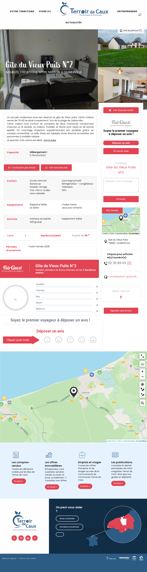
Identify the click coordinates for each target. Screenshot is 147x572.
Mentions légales (9, 558)
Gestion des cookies (27, 558)
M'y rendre (112, 210)
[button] (139, 14)
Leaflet (108, 441)
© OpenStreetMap (128, 441)
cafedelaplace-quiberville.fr (123, 276)
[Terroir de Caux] (84, 8)
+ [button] (142, 371)
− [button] (143, 377)
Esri (113, 441)
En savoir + (19, 481)
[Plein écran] (142, 356)
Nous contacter (67, 518)
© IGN (118, 441)
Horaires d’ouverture (69, 527)
